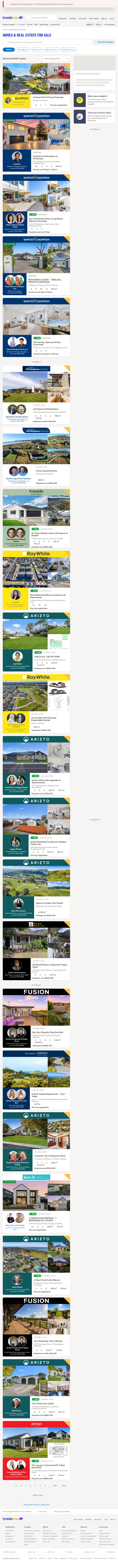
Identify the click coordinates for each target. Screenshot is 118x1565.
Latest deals (10, 1531)
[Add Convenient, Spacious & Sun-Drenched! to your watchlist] (67, 301)
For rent (30, 24)
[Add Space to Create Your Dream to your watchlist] (67, 862)
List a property (109, 24)
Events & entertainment (88, 1536)
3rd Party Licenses (105, 1539)
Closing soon (10, 1536)
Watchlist (88, 1519)
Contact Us (112, 1558)
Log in (111, 18)
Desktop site (33, 1558)
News (56, 1558)
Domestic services (86, 1533)
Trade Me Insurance (9, 1552)
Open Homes (28, 1536)
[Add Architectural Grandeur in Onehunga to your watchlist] (67, 116)
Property (27, 1527)
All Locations (22, 50)
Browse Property (9, 24)
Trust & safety (103, 1536)
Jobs (63, 1527)
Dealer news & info (49, 1539)
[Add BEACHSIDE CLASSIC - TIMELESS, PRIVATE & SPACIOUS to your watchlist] (67, 239)
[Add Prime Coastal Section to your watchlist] (67, 430)
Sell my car (46, 1542)
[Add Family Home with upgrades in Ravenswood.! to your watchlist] (67, 739)
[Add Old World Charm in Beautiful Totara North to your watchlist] (67, 924)
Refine (9, 49)
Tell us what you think (61, 1512)
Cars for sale (47, 1531)
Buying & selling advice (50, 1536)
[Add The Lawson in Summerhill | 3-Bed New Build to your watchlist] (67, 1424)
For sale (22, 24)
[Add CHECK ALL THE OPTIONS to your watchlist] (67, 616)
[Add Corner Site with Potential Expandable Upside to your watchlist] (67, 677)
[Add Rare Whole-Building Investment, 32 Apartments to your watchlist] (67, 554)
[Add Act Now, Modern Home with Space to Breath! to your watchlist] (67, 492)
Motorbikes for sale (49, 1533)
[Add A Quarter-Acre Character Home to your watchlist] (67, 1115)
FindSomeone (110, 1552)
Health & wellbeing (87, 1539)
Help (100, 1531)
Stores (8, 1533)
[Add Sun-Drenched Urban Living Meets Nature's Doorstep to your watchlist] (67, 177)
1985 (55, 1485)
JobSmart (65, 1536)
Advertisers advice (68, 1539)
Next (64, 1485)
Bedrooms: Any (51, 50)
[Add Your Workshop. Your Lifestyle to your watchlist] (67, 1301)
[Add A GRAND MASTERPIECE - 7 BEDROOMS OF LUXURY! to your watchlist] (67, 1177)
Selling (89, 24)
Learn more (42, 1511)
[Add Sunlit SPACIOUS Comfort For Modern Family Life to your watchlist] (67, 801)
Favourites (97, 1519)
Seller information (105, 1542)
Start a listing (78, 1519)
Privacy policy (73, 1558)
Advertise (63, 1558)
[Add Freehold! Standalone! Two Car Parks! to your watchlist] (67, 66)
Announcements (104, 1533)
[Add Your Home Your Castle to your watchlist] (67, 1362)
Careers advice (66, 1533)
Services (84, 1527)
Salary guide (66, 1542)
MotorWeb (50, 1552)
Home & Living (10, 1542)
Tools (98, 24)
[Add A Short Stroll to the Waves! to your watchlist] (67, 1239)
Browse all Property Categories (36, 1504)
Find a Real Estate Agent (30, 1543)
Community (103, 1527)
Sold (36, 24)
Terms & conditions (86, 1558)
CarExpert (69, 1552)
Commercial (54, 24)
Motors (45, 1527)
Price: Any (36, 50)
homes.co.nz (31, 1552)
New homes (44, 24)
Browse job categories (69, 1531)
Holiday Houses (89, 1552)
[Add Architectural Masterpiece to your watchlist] (67, 368)
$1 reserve (9, 1539)
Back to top (38, 1495)
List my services (86, 1542)
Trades (83, 1531)
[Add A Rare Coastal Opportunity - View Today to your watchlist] (67, 1053)
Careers (49, 1558)
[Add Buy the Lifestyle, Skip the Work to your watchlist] (67, 992)
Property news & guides (32, 1531)
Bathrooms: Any (68, 50)
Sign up (104, 18)
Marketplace (10, 1527)
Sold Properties (29, 1533)
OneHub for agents (30, 1539)
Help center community (106, 1544)
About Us (42, 1558)
